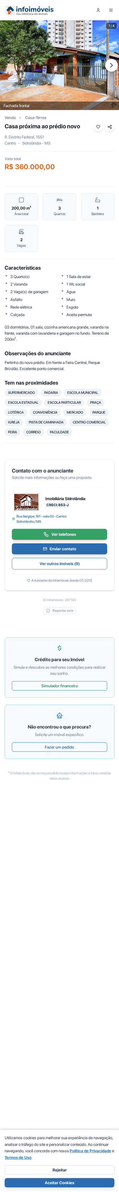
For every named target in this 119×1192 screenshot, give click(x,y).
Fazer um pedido (59, 747)
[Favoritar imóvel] (98, 126)
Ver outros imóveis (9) (60, 563)
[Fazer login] (98, 10)
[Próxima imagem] (111, 65)
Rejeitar (60, 1170)
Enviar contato (63, 549)
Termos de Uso (18, 1157)
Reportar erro (63, 611)
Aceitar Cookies (59, 1182)
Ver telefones (63, 534)
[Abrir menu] (111, 10)
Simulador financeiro (59, 686)
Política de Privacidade (90, 1150)
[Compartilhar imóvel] (109, 126)
